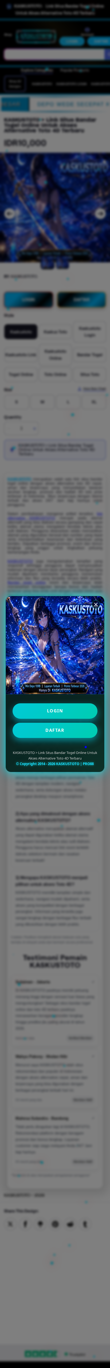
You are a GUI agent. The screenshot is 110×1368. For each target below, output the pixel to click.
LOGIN (55, 711)
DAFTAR (54, 730)
